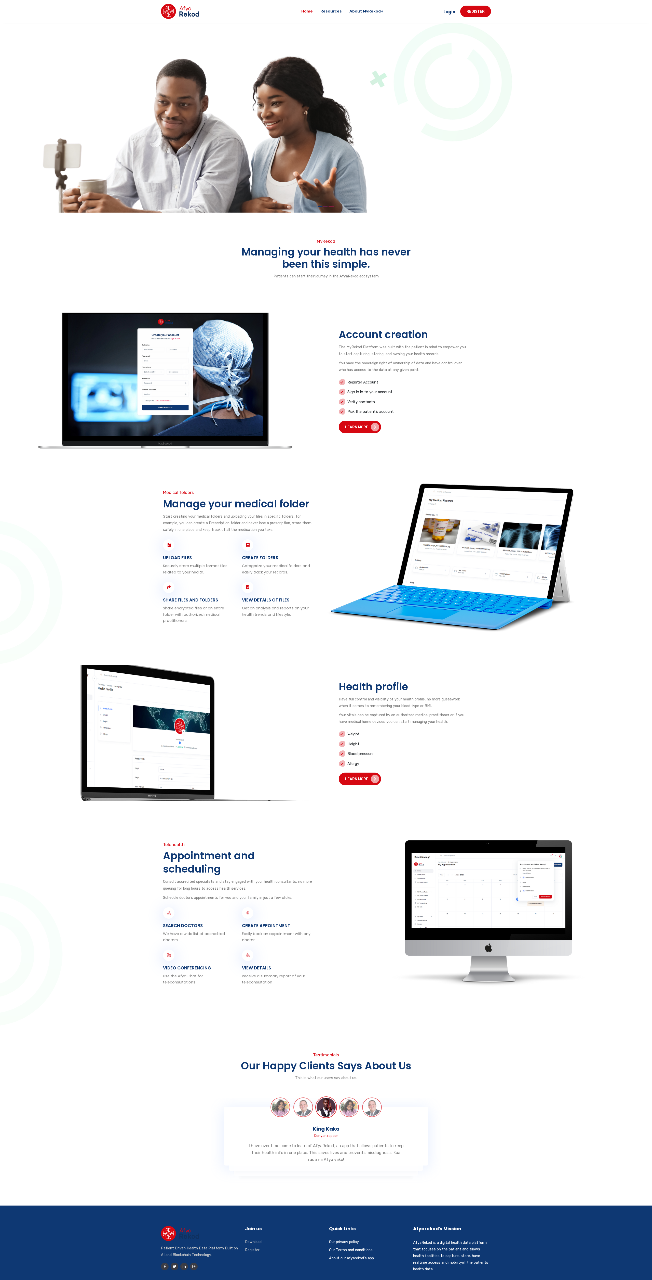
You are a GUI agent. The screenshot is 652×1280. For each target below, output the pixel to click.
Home (307, 11)
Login (172, 153)
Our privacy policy (344, 1241)
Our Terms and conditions (351, 1250)
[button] (320, 206)
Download (253, 1241)
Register (476, 11)
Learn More (356, 427)
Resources (331, 11)
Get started (214, 153)
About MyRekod (365, 11)
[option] (280, 1107)
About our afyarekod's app (351, 1258)
